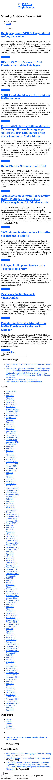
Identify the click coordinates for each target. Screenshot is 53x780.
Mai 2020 (9, 503)
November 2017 (12, 569)
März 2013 (10, 690)
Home (8, 24)
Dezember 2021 (12, 462)
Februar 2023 (11, 431)
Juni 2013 (10, 684)
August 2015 (11, 626)
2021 (8, 26)
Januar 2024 (10, 407)
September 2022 (12, 442)
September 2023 (12, 415)
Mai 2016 (9, 609)
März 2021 (10, 481)
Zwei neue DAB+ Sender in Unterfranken (18, 296)
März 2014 (10, 664)
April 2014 (10, 662)
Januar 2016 (10, 618)
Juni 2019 (10, 528)
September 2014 (12, 651)
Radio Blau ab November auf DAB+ (23, 166)
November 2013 (12, 673)
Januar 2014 (10, 668)
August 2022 (11, 444)
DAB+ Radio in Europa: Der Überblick (21, 380)
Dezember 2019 (12, 514)
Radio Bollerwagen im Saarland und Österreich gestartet (28, 369)
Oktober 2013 (11, 675)
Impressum (10, 728)
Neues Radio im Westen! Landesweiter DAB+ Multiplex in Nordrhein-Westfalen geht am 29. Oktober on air (25, 199)
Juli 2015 (9, 629)
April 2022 (10, 453)
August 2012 (11, 706)
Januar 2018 (10, 565)
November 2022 (12, 437)
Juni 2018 (10, 554)
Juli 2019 (9, 525)
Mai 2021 (9, 477)
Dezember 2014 (12, 644)
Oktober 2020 (11, 492)
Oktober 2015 (11, 622)
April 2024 (10, 400)
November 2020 (12, 490)
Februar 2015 (11, 640)
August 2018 (11, 549)
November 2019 (12, 517)
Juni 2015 (10, 631)
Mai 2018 (9, 556)
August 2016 (11, 602)
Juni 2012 (10, 710)
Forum (8, 722)
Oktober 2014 (11, 648)
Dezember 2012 (12, 697)
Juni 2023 (10, 422)
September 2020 (12, 495)
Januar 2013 (10, 695)
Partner (8, 724)
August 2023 (11, 418)
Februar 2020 (11, 510)
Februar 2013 (11, 692)
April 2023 (10, 426)
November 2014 (12, 646)
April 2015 (10, 635)
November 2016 (12, 596)
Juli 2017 (9, 578)
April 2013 (10, 688)
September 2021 (12, 468)
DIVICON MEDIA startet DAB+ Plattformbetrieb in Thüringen (21, 63)
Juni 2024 (10, 396)
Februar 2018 (11, 563)
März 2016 (10, 613)
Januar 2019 (10, 539)
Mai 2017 (9, 582)
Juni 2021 (10, 475)
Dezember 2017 (12, 567)
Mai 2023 (9, 424)
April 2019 (10, 532)
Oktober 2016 (11, 598)
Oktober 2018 (11, 545)
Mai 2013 (9, 686)
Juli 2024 (9, 393)
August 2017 (11, 576)
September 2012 (12, 703)
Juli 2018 (9, 552)
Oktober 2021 (11, 466)
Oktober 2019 (11, 519)
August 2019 (11, 523)
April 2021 (10, 479)
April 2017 (10, 585)
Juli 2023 (9, 420)
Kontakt (9, 726)
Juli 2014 (9, 655)
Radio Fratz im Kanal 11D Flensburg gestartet (24, 382)
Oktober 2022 (11, 440)
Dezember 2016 (12, 593)
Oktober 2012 (11, 701)
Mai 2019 (9, 530)
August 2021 (11, 470)
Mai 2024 (9, 398)
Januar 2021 (10, 486)
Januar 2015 (10, 642)
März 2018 (10, 560)
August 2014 (11, 653)
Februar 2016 (11, 615)
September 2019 (12, 521)
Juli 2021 (9, 473)
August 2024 (11, 391)
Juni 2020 (10, 501)
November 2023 (12, 411)
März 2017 (10, 587)
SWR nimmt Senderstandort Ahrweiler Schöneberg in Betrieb (26, 234)
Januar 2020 (10, 512)
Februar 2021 (11, 484)
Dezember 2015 (12, 620)
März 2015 (10, 637)
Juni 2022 (10, 448)
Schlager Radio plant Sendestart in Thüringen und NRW (23, 267)
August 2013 (11, 679)
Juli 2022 (9, 446)
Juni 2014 (10, 657)
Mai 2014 (9, 659)
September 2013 (12, 677)
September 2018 (12, 547)
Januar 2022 (10, 459)
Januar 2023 (10, 433)
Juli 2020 (9, 499)
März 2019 (10, 534)
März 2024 (10, 402)
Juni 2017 (10, 580)
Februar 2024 (11, 404)
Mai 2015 (9, 633)
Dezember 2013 (12, 670)
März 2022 (10, 455)
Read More (5, 57)
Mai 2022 (9, 451)
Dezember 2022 (12, 435)
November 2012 (12, 699)
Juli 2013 (9, 681)
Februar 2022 (11, 457)
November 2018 (12, 543)
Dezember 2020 (12, 488)
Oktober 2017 (11, 571)
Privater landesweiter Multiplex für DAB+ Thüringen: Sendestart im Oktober (23, 326)
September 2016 (12, 600)
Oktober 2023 (11, 413)
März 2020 (10, 508)
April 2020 (10, 506)
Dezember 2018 (12, 541)
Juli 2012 (9, 708)
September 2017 (12, 574)
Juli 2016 (9, 604)
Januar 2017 (10, 591)
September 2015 (12, 624)
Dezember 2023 (12, 409)
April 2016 (10, 611)
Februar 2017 (11, 589)
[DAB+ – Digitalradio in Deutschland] (26, 14)
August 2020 (11, 497)
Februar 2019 (11, 536)
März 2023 (10, 429)
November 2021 (12, 464)
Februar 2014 (11, 666)
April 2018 (10, 558)
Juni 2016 (10, 607)
